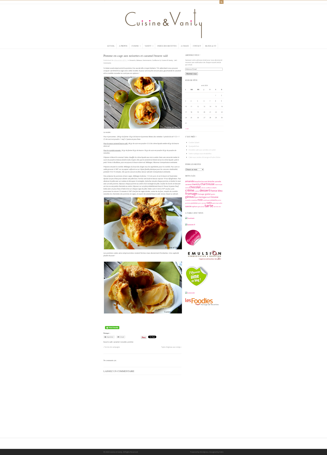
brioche (211, 181)
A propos (123, 46)
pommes (194, 203)
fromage (191, 194)
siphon (194, 206)
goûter (208, 194)
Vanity (148, 46)
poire (219, 200)
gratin (213, 194)
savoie (188, 206)
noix (200, 199)
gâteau (190, 197)
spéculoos (201, 206)
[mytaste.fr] (190, 224)
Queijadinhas (194, 146)
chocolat (195, 187)
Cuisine (135, 46)
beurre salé (108, 342)
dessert (205, 190)
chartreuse (207, 184)
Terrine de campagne (112, 347)
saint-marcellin (217, 203)
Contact (197, 46)
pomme (130, 342)
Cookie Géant (194, 142)
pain (208, 200)
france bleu (217, 190)
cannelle (218, 181)
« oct (187, 129)
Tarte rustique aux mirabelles (200, 153)
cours (214, 187)
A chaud (185, 46)
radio (209, 202)
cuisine (197, 191)
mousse (214, 197)
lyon (196, 197)
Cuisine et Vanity (167, 60)
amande (189, 181)
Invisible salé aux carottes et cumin (202, 150)
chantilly (196, 184)
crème (189, 190)
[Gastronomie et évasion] (163, 37)
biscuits (204, 181)
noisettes (194, 200)
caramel (116, 342)
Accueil (111, 46)
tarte (209, 205)
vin (220, 206)
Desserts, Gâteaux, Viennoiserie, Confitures (144, 60)
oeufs (205, 200)
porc (199, 203)
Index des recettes (167, 46)
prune (204, 203)
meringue (203, 197)
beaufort (197, 181)
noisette (123, 342)
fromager (201, 194)
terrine (216, 206)
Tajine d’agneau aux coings (171, 347)
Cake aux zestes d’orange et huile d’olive (204, 157)
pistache (214, 200)
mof (208, 197)
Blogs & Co (210, 46)
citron (203, 188)
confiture (209, 188)
